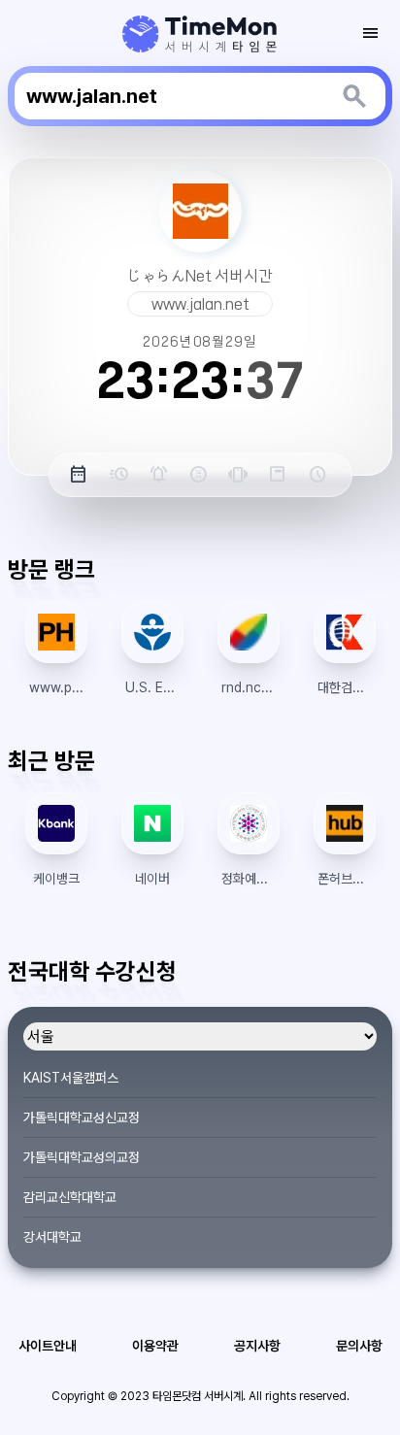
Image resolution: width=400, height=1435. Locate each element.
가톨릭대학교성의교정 (81, 1157)
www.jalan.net (200, 304)
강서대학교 (52, 1237)
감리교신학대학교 (70, 1197)
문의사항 (359, 1345)
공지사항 (257, 1345)
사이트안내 (47, 1345)
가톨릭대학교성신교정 (81, 1117)
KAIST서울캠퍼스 (70, 1077)
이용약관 (155, 1345)
